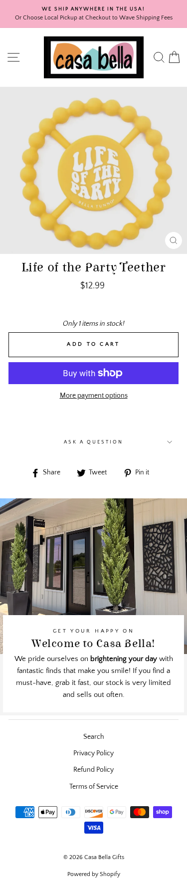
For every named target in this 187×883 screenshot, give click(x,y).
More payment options (94, 396)
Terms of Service (93, 787)
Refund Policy (93, 770)
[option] (93, 14)
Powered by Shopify (93, 874)
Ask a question (94, 442)
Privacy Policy (93, 753)
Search (93, 737)
